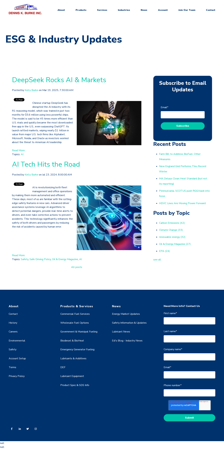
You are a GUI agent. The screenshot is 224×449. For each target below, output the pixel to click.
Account (163, 10)
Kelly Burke (31, 90)
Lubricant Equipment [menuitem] (72, 376)
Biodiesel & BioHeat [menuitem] (72, 340)
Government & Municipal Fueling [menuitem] (78, 331)
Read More (18, 150)
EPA (164, 251)
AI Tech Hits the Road (46, 164)
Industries (124, 10)
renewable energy (172, 237)
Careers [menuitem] (13, 331)
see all (157, 259)
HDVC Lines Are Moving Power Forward (182, 203)
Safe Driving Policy (40, 259)
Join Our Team (186, 10)
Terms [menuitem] (12, 367)
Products (81, 10)
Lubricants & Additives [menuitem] (73, 358)
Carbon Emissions (172, 223)
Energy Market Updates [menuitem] (126, 314)
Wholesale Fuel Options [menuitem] (74, 323)
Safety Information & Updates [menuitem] (129, 323)
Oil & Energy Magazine (65, 259)
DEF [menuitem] (62, 367)
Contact (210, 10)
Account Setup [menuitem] (17, 358)
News (144, 10)
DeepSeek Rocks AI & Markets (59, 80)
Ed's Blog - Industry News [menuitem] (127, 340)
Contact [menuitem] (13, 314)
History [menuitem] (13, 323)
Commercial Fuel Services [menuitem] (75, 314)
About (61, 10)
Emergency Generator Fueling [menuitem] (77, 349)
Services (102, 10)
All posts (76, 267)
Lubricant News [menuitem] (121, 331)
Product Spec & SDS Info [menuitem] (74, 385)
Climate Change (171, 230)
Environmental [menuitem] (17, 340)
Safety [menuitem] (12, 349)
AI (22, 154)
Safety (24, 259)
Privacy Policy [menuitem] (17, 376)
